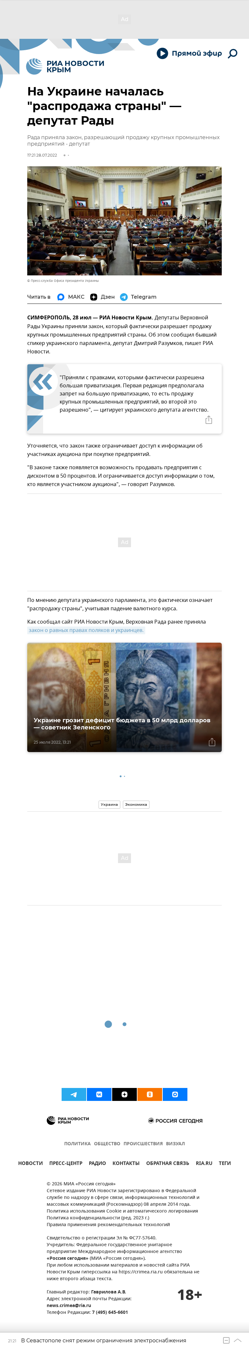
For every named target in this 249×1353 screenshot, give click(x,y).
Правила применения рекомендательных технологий (108, 1225)
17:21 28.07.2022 (42, 155)
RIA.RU (204, 1164)
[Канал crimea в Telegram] (74, 1094)
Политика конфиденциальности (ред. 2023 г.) (98, 1218)
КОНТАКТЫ (126, 1164)
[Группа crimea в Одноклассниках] (149, 1094)
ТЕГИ (225, 1164)
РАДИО (97, 1164)
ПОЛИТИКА (77, 1144)
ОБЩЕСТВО (107, 1144)
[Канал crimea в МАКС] (175, 1094)
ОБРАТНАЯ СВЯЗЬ (167, 1164)
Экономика (136, 804)
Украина (109, 804)
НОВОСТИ (30, 1164)
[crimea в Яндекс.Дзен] (124, 1094)
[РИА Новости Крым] (65, 66)
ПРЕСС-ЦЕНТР (65, 1164)
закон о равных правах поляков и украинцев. (86, 630)
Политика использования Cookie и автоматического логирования (122, 1211)
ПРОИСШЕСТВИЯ (143, 1144)
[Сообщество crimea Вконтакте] (99, 1094)
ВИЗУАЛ (175, 1144)
